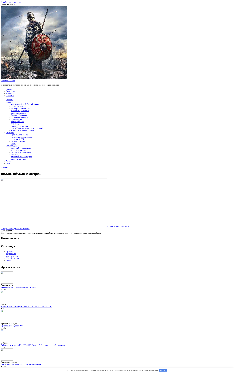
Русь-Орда (15, 124)
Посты (13, 144)
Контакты (10, 93)
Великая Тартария (18, 113)
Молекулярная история (20, 108)
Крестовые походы (18, 150)
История (9, 102)
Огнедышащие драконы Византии (15, 229)
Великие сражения (18, 159)
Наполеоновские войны (21, 152)
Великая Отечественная (21, 148)
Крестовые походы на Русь (12, 326)
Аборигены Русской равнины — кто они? (18, 287)
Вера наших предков (19, 117)
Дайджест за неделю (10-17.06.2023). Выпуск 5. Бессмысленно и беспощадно (33, 345)
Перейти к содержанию (11, 2)
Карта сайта (11, 254)
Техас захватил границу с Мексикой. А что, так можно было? (26, 307)
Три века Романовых (19, 115)
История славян (17, 122)
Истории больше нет (19, 126)
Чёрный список (12, 258)
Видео (8, 163)
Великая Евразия (8, 81)
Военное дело (11, 146)
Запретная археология (20, 111)
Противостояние (18, 141)
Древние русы (17, 119)
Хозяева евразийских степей (22, 130)
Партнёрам (10, 91)
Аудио (8, 161)
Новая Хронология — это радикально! (27, 128)
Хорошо (163, 370)
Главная (9, 89)
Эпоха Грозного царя (19, 106)
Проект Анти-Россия (19, 135)
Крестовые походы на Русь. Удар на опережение (21, 364)
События (9, 100)
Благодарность (12, 256)
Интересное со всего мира (22, 137)
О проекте (10, 96)
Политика (10, 133)
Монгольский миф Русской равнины (26, 104)
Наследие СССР (17, 139)
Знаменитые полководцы (21, 157)
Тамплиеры (15, 154)
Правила (9, 251)
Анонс (8, 260)
